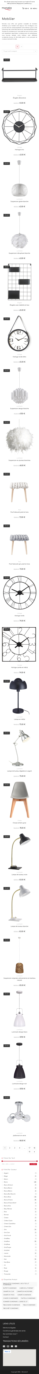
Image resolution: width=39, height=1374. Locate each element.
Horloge (19, 147)
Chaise (19, 820)
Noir (5, 1259)
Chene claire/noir (10, 1223)
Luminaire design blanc (19, 1032)
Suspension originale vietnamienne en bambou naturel (19, 979)
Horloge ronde (19, 615)
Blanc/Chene (8, 1200)
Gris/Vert (7, 1250)
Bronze (6, 1214)
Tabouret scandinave (10, 1308)
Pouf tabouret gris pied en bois (19, 564)
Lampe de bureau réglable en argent (19, 771)
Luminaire (19, 199)
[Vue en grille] (17, 46)
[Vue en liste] (21, 46)
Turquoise (7, 1274)
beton (6, 1179)
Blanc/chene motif (10, 1203)
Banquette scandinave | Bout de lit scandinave (16, 1284)
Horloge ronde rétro (19, 357)
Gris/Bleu (7, 1238)
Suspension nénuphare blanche (19, 253)
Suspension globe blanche (19, 201)
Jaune (6, 1253)
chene (6, 1217)
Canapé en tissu (8, 1295)
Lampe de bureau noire (19, 874)
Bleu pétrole (8, 1209)
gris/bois (7, 1241)
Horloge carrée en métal (19, 667)
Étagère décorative (19, 98)
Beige (6, 1176)
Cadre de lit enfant (26, 1288)
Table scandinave (29, 1305)
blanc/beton (8, 1188)
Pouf (19, 509)
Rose (5, 1268)
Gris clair (7, 1232)
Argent (6, 1173)
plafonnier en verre (19, 1135)
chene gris (7, 1226)
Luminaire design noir (19, 1083)
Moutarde (7, 1256)
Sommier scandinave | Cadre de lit (15, 1301)
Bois (5, 1211)
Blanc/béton (8, 1191)
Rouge (6, 1271)
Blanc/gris (7, 1206)
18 (34, 1148)
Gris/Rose (7, 1244)
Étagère (19, 95)
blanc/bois (7, 1197)
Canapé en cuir (8, 1291)
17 (29, 1148)
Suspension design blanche (19, 408)
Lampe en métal (19, 719)
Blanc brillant (8, 1185)
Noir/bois (7, 1262)
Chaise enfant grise (19, 823)
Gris (5, 1229)
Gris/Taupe (7, 1247)
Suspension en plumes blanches (19, 460)
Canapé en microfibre (24, 1291)
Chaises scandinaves (10, 1298)
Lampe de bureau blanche (19, 926)
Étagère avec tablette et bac (19, 305)
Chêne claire (8, 1220)
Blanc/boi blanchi (10, 1194)
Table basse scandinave (11, 1305)
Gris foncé (7, 1235)
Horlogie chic (19, 149)
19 (29, 1152)
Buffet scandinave (10, 1288)
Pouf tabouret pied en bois (19, 512)
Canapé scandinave (24, 1295)
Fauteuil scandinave (28, 1298)
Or (5, 1265)
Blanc (6, 1182)
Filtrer (33, 1164)
